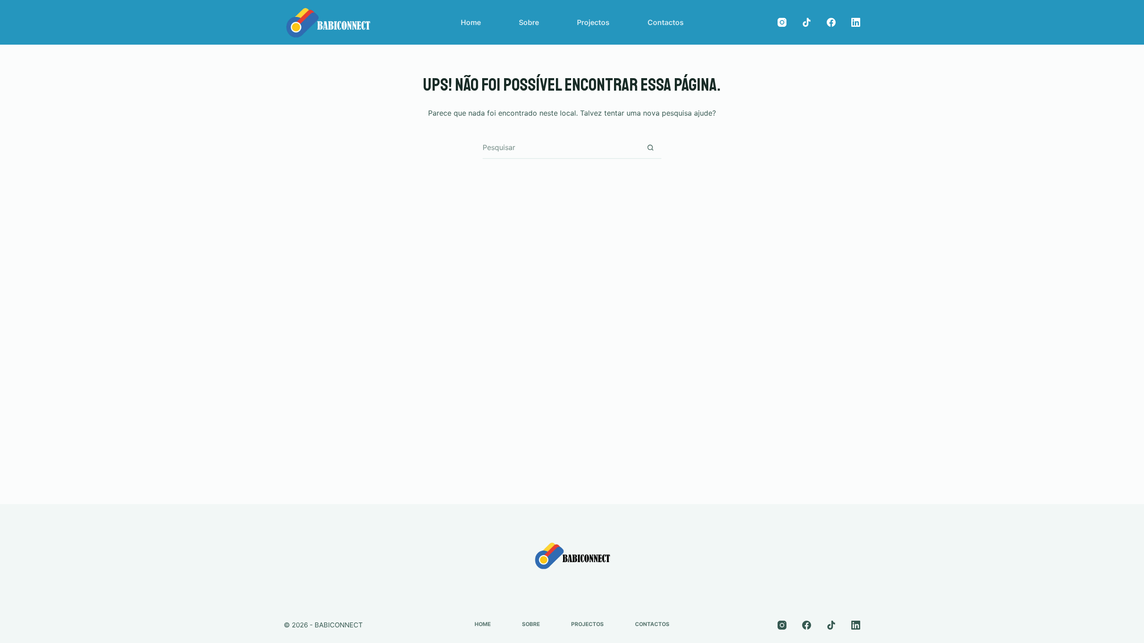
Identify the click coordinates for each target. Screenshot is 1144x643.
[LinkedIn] (855, 22)
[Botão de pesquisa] (650, 147)
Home (471, 22)
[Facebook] (831, 22)
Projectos (593, 22)
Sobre (529, 22)
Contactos (666, 22)
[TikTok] (806, 22)
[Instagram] (782, 22)
